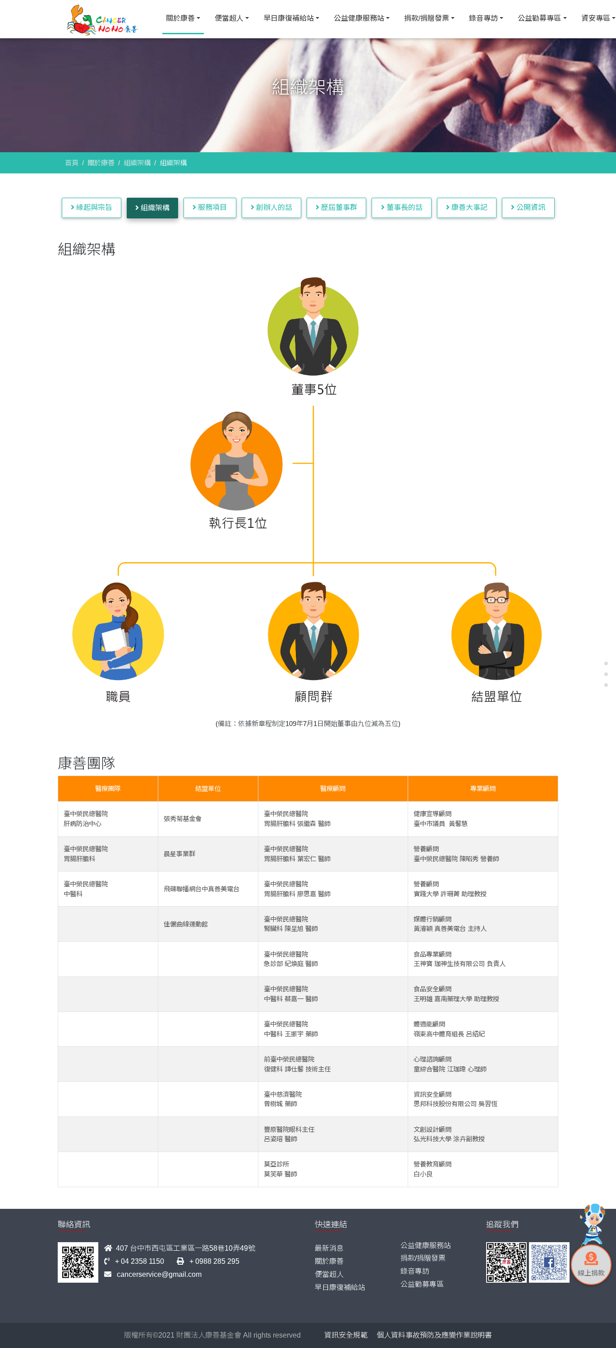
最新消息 (329, 1248)
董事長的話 (404, 207)
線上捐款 (591, 1273)
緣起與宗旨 (93, 207)
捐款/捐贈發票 (426, 18)
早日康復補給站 (288, 18)
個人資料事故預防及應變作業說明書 (434, 1335)
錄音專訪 (483, 18)
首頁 (71, 163)
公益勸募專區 (539, 18)
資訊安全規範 (346, 1335)
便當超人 (229, 18)
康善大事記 (468, 207)
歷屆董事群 (338, 207)
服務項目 (211, 207)
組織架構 (137, 163)
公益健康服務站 (359, 18)
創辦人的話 (273, 207)
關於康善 (180, 18)
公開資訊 (530, 207)
